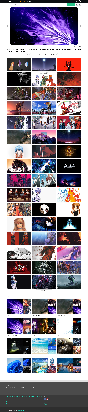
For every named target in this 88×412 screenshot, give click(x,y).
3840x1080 (33, 396)
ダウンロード (71, 4)
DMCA (23, 410)
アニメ (60, 54)
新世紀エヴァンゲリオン (43, 54)
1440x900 (37, 396)
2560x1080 (30, 396)
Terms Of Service (19, 410)
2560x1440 (20, 396)
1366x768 (10, 396)
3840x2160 (13, 396)
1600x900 (16, 396)
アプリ (6, 404)
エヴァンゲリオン (34, 54)
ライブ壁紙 (7, 402)
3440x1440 (26, 396)
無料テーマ (7, 403)
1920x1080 (7, 396)
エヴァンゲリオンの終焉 (53, 54)
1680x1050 (40, 396)
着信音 (6, 401)
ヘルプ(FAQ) (45, 404)
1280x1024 (23, 396)
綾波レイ (28, 54)
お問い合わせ (45, 403)
